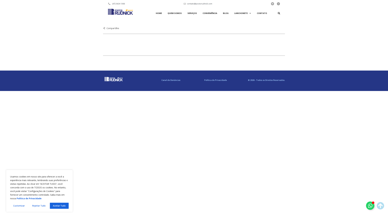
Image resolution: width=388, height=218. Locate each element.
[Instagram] (278, 3)
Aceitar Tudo (59, 205)
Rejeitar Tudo (39, 205)
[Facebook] (272, 3)
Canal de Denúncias (170, 80)
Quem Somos (175, 13)
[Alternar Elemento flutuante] (370, 205)
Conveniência (210, 13)
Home (159, 13)
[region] (39, 191)
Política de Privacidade (215, 80)
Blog (226, 13)
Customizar (19, 205)
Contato (262, 13)
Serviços (192, 13)
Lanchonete (241, 13)
